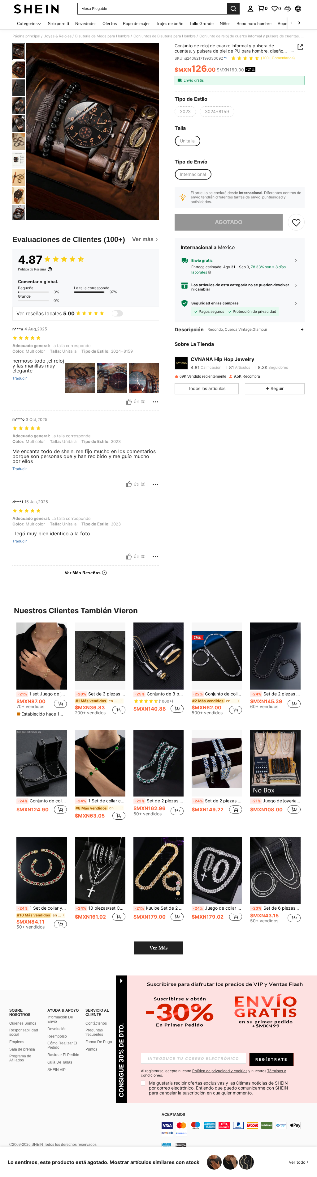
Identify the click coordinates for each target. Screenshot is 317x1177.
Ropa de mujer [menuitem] (136, 23)
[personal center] (250, 8)
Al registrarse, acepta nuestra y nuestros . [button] (213, 1073)
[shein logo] (36, 8)
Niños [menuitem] (225, 23)
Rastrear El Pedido (63, 1055)
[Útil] (128, 402)
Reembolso (57, 1036)
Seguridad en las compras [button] (215, 303)
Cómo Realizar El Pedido (62, 1045)
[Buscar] (233, 9)
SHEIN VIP (56, 1070)
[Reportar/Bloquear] (155, 402)
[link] (262, 8)
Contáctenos (96, 1023)
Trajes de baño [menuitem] (169, 23)
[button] (287, 8)
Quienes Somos (22, 1023)
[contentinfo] (238, 1129)
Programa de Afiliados (20, 1058)
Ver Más (158, 947)
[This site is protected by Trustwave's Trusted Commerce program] (166, 1145)
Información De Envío (60, 1019)
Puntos (91, 1049)
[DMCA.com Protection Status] (181, 1145)
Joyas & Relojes (58, 36)
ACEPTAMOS (173, 1115)
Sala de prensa (22, 1049)
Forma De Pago (98, 1042)
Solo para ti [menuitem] (58, 23)
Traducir (19, 378)
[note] (40, 714)
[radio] (185, 111)
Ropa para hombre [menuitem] (254, 23)
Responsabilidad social (23, 1032)
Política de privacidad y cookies (219, 1071)
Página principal (26, 36)
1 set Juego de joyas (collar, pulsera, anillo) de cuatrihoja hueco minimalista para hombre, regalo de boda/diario (42, 693)
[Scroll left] (291, 23)
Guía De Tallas (59, 1062)
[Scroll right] (299, 23)
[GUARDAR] (296, 222)
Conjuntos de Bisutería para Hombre (164, 36)
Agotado (228, 222)
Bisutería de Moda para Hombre (102, 36)
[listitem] (41, 671)
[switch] (117, 313)
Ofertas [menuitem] (109, 23)
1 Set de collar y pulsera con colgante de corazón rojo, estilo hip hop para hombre (42, 908)
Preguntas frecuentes (94, 1032)
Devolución (57, 1029)
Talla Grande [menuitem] (201, 23)
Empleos (16, 1042)
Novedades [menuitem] (85, 23)
